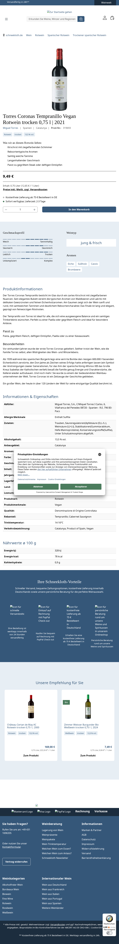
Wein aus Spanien (51, 903)
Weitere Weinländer (53, 908)
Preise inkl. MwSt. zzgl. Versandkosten (25, 189)
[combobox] (52, 19)
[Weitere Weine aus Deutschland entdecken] (66, 696)
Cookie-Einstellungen (101, 927)
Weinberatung (52, 824)
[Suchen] (80, 19)
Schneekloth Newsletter (55, 858)
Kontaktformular (11, 847)
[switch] (109, 933)
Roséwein (7, 908)
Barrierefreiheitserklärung (96, 858)
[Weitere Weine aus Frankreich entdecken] (9, 696)
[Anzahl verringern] (6, 209)
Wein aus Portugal (52, 898)
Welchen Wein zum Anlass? (57, 853)
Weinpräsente (49, 834)
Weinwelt (106, 2)
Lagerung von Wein (52, 830)
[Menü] (6, 19)
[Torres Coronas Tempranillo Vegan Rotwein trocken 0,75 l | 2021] (59, 80)
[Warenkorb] (112, 18)
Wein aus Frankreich (53, 889)
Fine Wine (7, 898)
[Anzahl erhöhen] (34, 209)
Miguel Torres (11, 128)
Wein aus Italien (50, 894)
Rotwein (6, 903)
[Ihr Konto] (105, 18)
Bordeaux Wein (10, 889)
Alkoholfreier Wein (12, 884)
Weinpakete (48, 839)
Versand (86, 853)
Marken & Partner (92, 830)
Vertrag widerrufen (16, 861)
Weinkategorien (13, 878)
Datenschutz (89, 839)
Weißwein (7, 912)
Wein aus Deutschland (54, 884)
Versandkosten (57, 924)
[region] (59, 80)
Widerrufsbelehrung (93, 848)
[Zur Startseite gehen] (59, 12)
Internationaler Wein (57, 878)
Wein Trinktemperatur (54, 844)
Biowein (6, 894)
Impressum (88, 844)
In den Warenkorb (79, 209)
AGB (84, 834)
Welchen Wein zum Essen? (56, 848)
